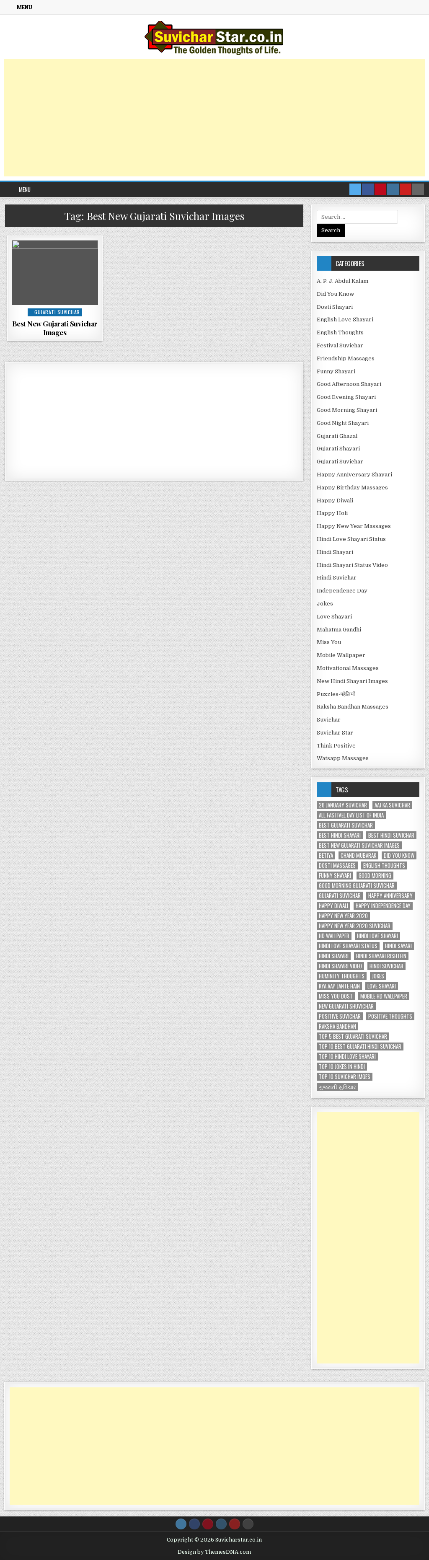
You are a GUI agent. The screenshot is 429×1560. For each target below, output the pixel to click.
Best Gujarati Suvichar (346, 825)
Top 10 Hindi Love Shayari (347, 1057)
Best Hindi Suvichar (391, 835)
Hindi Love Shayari (377, 936)
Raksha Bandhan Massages (352, 707)
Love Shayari (334, 616)
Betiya (326, 855)
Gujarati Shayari (338, 448)
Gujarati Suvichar (57, 312)
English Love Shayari (345, 319)
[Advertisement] (214, 117)
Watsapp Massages (343, 758)
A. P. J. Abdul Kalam (342, 281)
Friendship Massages (346, 358)
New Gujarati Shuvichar (346, 1006)
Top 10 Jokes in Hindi (342, 1067)
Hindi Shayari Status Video (352, 565)
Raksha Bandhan (337, 1026)
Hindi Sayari (398, 946)
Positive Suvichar (340, 1016)
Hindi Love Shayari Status (351, 539)
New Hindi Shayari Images (352, 681)
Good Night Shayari (343, 423)
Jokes (325, 603)
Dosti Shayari (335, 307)
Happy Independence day (383, 906)
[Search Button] (248, 1524)
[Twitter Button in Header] (355, 189)
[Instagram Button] (221, 1524)
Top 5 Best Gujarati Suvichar (353, 1036)
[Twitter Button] (181, 1524)
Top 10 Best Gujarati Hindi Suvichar (360, 1046)
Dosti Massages (337, 865)
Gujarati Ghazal (337, 436)
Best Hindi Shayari (340, 835)
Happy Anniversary (390, 896)
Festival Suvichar (340, 345)
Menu (24, 7)
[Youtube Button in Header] (405, 189)
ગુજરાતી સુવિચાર (337, 1087)
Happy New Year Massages (354, 526)
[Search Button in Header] (418, 189)
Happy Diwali (335, 500)
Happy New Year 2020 (343, 916)
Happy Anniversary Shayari (354, 474)
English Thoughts (340, 332)
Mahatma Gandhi (339, 629)
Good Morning (375, 876)
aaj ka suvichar (392, 805)
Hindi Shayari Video (340, 966)
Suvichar (329, 720)
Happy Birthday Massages (352, 487)
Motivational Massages (348, 668)
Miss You (329, 642)
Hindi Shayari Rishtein (381, 956)
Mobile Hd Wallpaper (383, 996)
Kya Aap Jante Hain (339, 986)
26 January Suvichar (343, 805)
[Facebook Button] (194, 1524)
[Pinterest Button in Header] (380, 189)
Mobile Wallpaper (341, 655)
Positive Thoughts (390, 1016)
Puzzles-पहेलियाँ (336, 694)
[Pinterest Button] (207, 1524)
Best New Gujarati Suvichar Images (55, 327)
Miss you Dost (336, 996)
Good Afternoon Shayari (349, 384)
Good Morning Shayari (347, 410)
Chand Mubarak (358, 855)
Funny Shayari (336, 371)
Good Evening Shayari (346, 397)
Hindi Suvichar (337, 577)
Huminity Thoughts (341, 976)
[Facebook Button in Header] (368, 189)
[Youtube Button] (234, 1524)
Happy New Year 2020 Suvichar (354, 926)
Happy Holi (332, 513)
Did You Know (335, 294)
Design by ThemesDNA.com (214, 1552)
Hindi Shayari (335, 552)
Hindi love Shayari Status (348, 946)
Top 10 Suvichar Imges (344, 1077)
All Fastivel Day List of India (351, 815)
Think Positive (336, 745)
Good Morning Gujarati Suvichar (357, 886)
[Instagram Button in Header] (393, 189)
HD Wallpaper (334, 936)
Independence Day (342, 590)
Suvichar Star (335, 733)
